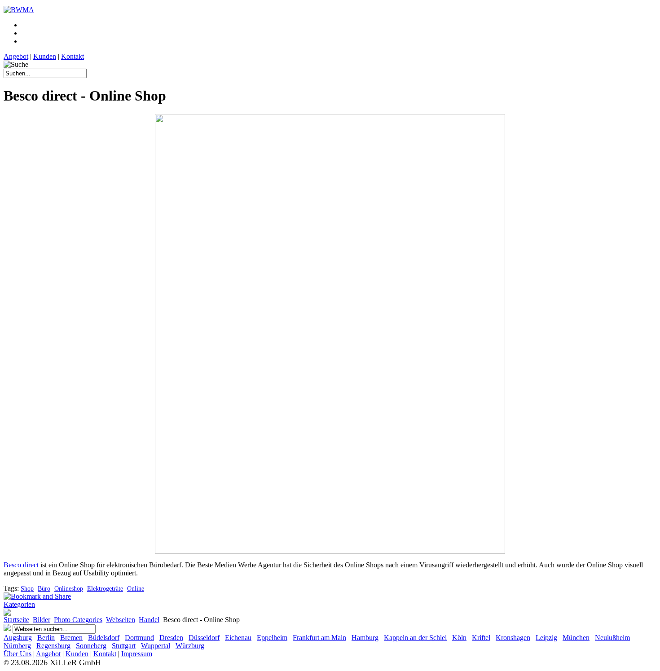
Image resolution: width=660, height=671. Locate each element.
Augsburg (18, 637)
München (576, 637)
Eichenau (238, 637)
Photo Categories (78, 619)
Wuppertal (155, 645)
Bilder (41, 619)
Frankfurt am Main (319, 637)
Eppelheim (272, 637)
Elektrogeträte (105, 588)
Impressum (136, 654)
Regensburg (53, 645)
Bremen (71, 637)
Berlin (46, 637)
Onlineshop (68, 588)
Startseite (16, 619)
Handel (149, 619)
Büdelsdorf (103, 637)
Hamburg (365, 637)
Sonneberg (91, 645)
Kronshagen (513, 637)
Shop (27, 588)
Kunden (44, 56)
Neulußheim (612, 637)
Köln (459, 637)
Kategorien (19, 604)
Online (135, 588)
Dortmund (139, 637)
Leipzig (546, 637)
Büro (44, 588)
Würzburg (190, 645)
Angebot (16, 56)
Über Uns (17, 654)
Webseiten (120, 619)
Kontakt (72, 56)
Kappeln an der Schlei (415, 637)
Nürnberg (17, 645)
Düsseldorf (204, 637)
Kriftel (481, 637)
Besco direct (21, 565)
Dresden (171, 637)
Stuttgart (124, 645)
